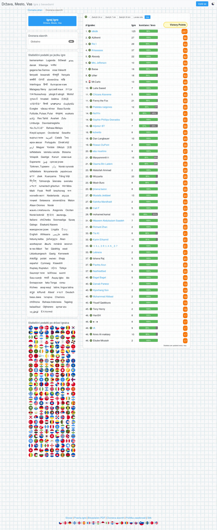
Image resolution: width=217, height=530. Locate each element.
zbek (39, 176)
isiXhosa (52, 273)
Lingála (55, 229)
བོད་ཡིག (33, 181)
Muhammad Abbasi (103, 296)
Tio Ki (96, 233)
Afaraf (51, 292)
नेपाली (48, 190)
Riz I (94, 44)
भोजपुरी (56, 74)
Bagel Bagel (99, 277)
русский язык (56, 89)
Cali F (96, 208)
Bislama (66, 152)
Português (50, 142)
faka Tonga (51, 282)
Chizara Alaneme (102, 94)
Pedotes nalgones (102, 107)
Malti (32, 190)
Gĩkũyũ (60, 147)
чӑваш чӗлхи (48, 108)
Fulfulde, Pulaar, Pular (41, 113)
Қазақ (72, 219)
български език (58, 84)
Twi (46, 248)
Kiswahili (58, 263)
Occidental (53, 132)
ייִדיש (32, 176)
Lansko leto (138, 17)
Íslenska (57, 181)
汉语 (69, 147)
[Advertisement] (108, 488)
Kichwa (33, 287)
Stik (149, 517)
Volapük (34, 157)
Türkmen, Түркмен (39, 166)
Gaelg (52, 253)
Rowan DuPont (101, 144)
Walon (71, 200)
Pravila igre (80, 517)
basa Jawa (35, 297)
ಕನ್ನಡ (32, 292)
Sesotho (66, 132)
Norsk (51, 205)
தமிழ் (32, 118)
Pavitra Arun (99, 264)
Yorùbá (50, 147)
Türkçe (62, 268)
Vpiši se (202, 3)
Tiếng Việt (64, 176)
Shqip (62, 258)
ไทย (67, 137)
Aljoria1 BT (99, 126)
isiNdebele (35, 152)
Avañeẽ (55, 118)
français (66, 74)
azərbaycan (36, 243)
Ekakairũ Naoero (49, 224)
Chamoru (60, 297)
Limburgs (34, 123)
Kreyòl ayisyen (37, 132)
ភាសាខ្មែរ (34, 258)
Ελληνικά (46, 311)
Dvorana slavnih (115, 517)
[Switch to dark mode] (213, 4)
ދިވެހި (54, 166)
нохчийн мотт (37, 195)
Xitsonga (43, 65)
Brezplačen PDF (96, 517)
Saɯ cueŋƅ (36, 277)
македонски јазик (39, 229)
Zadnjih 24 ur (97, 17)
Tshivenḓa (44, 181)
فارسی (56, 234)
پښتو (71, 60)
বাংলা (69, 190)
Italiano (33, 219)
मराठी (46, 277)
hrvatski (44, 98)
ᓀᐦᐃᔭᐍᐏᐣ (35, 103)
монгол (68, 243)
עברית (69, 89)
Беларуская (36, 282)
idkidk (95, 31)
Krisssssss (97, 50)
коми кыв (66, 157)
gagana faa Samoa (40, 70)
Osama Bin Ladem (102, 163)
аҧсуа (65, 195)
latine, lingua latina (63, 287)
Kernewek (63, 253)
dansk (33, 65)
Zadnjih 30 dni (124, 17)
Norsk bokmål (37, 214)
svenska (68, 181)
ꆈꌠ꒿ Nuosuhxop (38, 94)
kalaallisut (35, 306)
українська (66, 171)
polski (43, 258)
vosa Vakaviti (59, 70)
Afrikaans (45, 234)
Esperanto (35, 161)
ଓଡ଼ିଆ (54, 268)
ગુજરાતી (34, 98)
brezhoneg (59, 190)
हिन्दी (45, 84)
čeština (55, 98)
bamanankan (36, 60)
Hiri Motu (67, 186)
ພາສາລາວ (56, 103)
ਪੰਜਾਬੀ (41, 79)
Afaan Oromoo (37, 205)
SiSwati (62, 60)
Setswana (45, 200)
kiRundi (41, 292)
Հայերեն (68, 103)
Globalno (52, 41)
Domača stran (35, 10)
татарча (48, 297)
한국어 (50, 214)
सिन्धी (45, 103)
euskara (69, 113)
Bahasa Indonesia (51, 302)
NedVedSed (99, 271)
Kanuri (55, 157)
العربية (49, 137)
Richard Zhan (100, 227)
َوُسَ (45, 161)
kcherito (97, 132)
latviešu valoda (51, 152)
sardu (65, 234)
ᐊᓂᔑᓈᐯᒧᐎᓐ (37, 128)
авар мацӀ (45, 287)
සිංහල (65, 229)
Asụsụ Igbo (57, 277)
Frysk (40, 190)
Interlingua (35, 84)
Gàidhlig (55, 248)
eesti (64, 248)
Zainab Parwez (101, 283)
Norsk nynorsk (66, 166)
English (34, 234)
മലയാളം (61, 214)
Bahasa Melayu (54, 128)
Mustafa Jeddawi (102, 195)
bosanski (45, 74)
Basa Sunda (63, 108)
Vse (147, 17)
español (34, 263)
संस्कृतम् (59, 113)
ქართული (51, 239)
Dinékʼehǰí (63, 142)
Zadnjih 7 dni (110, 17)
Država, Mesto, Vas (28, 3)
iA (94, 328)
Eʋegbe (34, 108)
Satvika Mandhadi (102, 201)
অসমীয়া (53, 65)
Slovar (69, 517)
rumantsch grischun (49, 186)
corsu (62, 282)
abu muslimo (99, 151)
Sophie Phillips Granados (106, 119)
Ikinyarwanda (51, 171)
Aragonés (58, 210)
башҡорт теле (37, 273)
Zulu (63, 118)
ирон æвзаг (36, 142)
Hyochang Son (101, 290)
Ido (67, 277)
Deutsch (70, 292)
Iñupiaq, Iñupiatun (39, 268)
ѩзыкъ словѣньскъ (40, 210)
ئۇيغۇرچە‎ (34, 311)
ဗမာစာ (52, 258)
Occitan (70, 210)
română (58, 243)
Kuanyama (50, 176)
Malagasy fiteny (38, 89)
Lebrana (97, 252)
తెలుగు (48, 243)
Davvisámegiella (51, 123)
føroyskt (34, 74)
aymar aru (61, 306)
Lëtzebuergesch (38, 253)
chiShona (35, 302)
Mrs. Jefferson (99, 62)
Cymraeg (45, 263)
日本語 (64, 98)
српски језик (56, 161)
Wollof (70, 94)
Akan (62, 239)
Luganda (50, 60)
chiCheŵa (45, 219)
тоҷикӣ (33, 200)
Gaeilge (45, 157)
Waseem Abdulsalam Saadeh (108, 220)
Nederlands (53, 195)
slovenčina (52, 79)
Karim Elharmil (100, 239)
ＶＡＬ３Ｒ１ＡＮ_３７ (105, 246)
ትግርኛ (60, 292)
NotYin (96, 113)
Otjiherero (48, 306)
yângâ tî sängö (56, 94)
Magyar (40, 147)
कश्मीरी (33, 79)
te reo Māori (36, 248)
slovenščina (59, 200)
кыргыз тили (36, 137)
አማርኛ (33, 186)
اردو (32, 147)
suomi (62, 273)
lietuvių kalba (37, 239)
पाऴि (63, 79)
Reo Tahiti (42, 118)
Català (58, 137)
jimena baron (100, 189)
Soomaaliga (59, 219)
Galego (33, 224)
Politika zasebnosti (136, 517)
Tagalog (68, 302)
